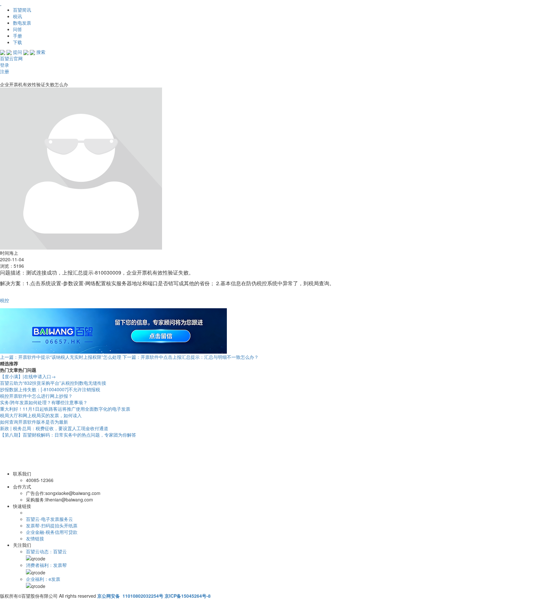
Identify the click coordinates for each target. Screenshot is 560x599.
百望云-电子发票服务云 (49, 519)
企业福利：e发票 (43, 579)
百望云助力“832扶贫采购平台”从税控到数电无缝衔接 (53, 383)
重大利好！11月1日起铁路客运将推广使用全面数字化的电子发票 (65, 408)
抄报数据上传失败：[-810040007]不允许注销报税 (50, 389)
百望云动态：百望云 (46, 551)
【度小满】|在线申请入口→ (28, 376)
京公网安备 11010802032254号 (130, 596)
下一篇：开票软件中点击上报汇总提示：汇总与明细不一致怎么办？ (190, 357)
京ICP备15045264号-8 (188, 596)
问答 (17, 29)
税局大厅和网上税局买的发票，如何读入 (41, 415)
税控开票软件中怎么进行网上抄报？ (36, 396)
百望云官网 (11, 58)
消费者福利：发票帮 (46, 565)
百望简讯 (22, 9)
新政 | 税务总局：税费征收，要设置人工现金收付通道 (54, 428)
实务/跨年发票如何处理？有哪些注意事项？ (44, 402)
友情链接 (35, 538)
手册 (17, 35)
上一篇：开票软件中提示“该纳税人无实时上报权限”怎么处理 (60, 357)
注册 (4, 71)
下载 (17, 42)
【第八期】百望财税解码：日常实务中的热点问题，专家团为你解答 (68, 434)
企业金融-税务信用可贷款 (51, 532)
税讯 (17, 16)
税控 (4, 300)
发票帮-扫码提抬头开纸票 (51, 525)
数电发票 (22, 22)
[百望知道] (32, 3)
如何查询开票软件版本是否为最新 (34, 421)
